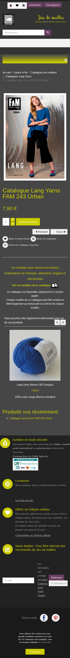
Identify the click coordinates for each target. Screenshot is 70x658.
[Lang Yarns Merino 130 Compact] (35, 355)
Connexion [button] (35, 5)
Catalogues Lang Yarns (18, 76)
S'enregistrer (53, 5)
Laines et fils (21, 72)
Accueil (7, 72)
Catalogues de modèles (44, 72)
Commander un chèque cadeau (32, 535)
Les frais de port (24, 500)
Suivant (61, 232)
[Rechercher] (47, 32)
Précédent (43, 232)
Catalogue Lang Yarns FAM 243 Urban (30, 418)
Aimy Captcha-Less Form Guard (43, 587)
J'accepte (35, 651)
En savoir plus (45, 642)
